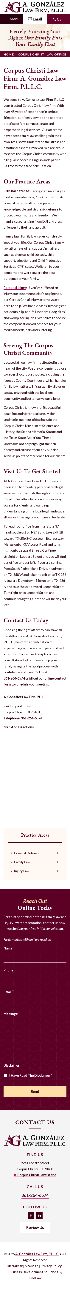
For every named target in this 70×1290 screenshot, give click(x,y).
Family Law (22, 862)
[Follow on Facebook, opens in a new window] (31, 1215)
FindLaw (35, 1278)
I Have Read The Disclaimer (30, 1075)
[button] (11, 18)
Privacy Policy (51, 1266)
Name (8, 948)
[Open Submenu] (57, 853)
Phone (8, 970)
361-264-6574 (14, 678)
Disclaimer (11, 1065)
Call (60, 19)
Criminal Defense (26, 853)
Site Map (31, 1266)
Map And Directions (19, 727)
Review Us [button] (35, 1227)
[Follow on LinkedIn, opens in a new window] (39, 1215)
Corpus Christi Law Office (36, 1175)
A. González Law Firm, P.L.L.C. (37, 1254)
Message (11, 1014)
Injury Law (21, 871)
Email (9, 992)
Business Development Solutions (33, 1272)
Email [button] (37, 19)
